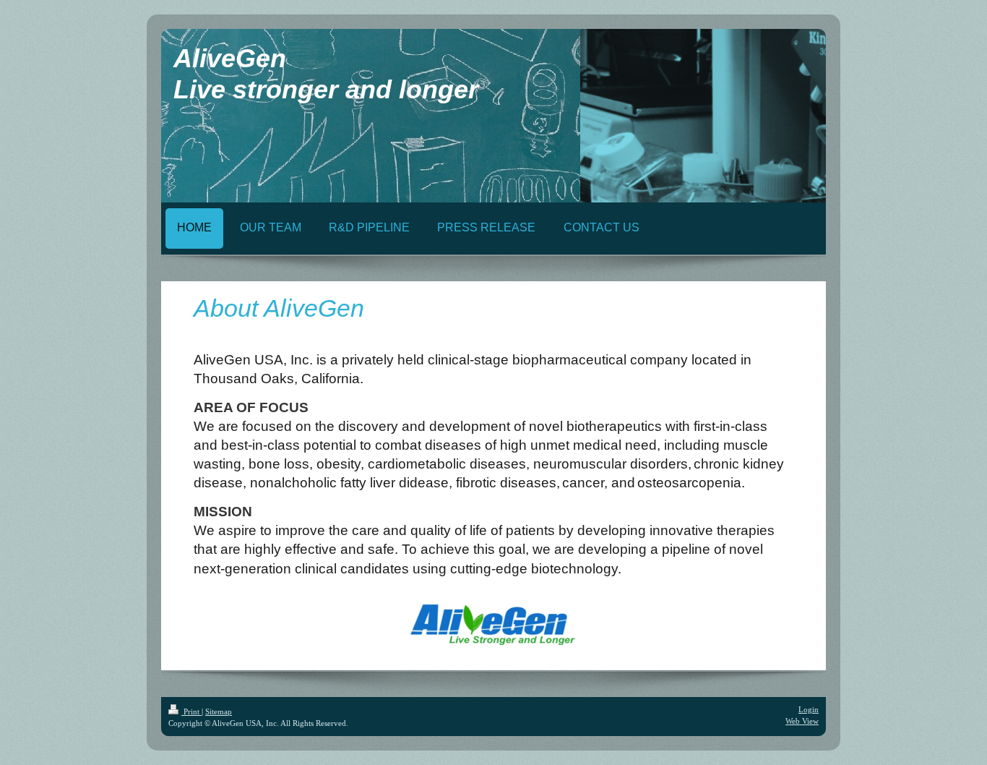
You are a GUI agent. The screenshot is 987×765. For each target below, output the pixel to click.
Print (191, 711)
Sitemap (218, 711)
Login (808, 709)
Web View (802, 721)
